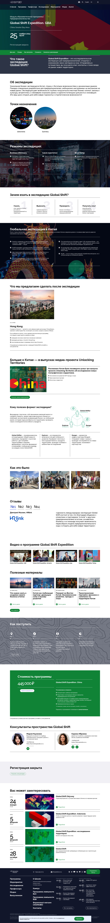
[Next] (96, 480)
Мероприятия (55, 7)
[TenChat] (85, 872)
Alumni (71, 7)
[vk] (77, 872)
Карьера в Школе (36, 883)
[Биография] (77, 747)
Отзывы (19, 52)
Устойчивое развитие (37, 884)
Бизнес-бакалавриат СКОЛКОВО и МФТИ (69, 893)
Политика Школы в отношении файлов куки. (48, 914)
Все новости (14, 610)
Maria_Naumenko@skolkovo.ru (34, 744)
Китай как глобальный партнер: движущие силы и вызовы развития (43, 595)
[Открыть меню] (98, 2)
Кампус (36, 888)
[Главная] (16, 2)
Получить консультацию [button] (18, 774)
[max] (69, 872)
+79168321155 (30, 742)
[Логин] (80, 2)
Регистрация (14, 271)
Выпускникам (16, 895)
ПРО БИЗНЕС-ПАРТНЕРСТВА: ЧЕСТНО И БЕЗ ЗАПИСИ (93, 901)
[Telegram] (27, 748)
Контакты (37, 908)
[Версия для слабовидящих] (91, 2)
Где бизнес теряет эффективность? (91, 885)
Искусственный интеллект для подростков (67, 881)
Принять (79, 919)
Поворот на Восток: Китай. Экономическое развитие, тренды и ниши (66, 595)
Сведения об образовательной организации (42, 881)
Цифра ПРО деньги (91, 880)
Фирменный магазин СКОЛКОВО (42, 904)
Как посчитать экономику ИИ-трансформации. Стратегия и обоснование (90, 893)
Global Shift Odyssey (65, 796)
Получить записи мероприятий (20, 397)
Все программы (68, 908)
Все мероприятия (92, 908)
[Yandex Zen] (79, 872)
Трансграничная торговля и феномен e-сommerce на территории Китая (89, 595)
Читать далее (16, 604)
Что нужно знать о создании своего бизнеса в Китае (18, 595)
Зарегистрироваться (17, 180)
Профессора (32, 7)
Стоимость (38, 52)
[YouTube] (74, 872)
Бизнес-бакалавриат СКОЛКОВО (69, 898)
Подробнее (61, 807)
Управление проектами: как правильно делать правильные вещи (70, 888)
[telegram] (71, 872)
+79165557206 (75, 740)
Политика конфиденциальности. (31, 914)
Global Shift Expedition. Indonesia (71, 814)
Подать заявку (15, 654)
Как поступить (28, 52)
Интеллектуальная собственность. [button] (17, 914)
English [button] (87, 2)
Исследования (44, 7)
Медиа (64, 7)
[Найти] (82, 2)
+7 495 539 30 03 (38, 872)
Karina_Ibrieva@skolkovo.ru (79, 742)
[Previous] (13, 480)
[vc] (82, 872)
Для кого (12, 52)
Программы (22, 7)
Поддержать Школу (93, 871)
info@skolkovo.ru (57, 872)
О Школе (13, 7)
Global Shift (61, 849)
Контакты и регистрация (51, 52)
